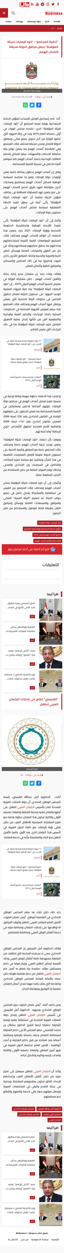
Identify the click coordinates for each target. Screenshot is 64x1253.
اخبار (47, 21)
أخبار (52, 28)
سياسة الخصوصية (40, 1239)
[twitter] (32, 105)
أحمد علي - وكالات (33, 775)
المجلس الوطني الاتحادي (23, 1108)
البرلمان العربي (25, 807)
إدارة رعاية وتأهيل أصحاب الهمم (48, 541)
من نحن (24, 1239)
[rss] (32, 4)
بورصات (19, 21)
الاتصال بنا (13, 1239)
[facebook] (38, 105)
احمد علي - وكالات (42, 97)
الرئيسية (59, 28)
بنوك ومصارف (34, 21)
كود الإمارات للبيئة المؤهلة (50, 522)
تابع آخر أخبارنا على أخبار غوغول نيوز (29, 549)
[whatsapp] (25, 105)
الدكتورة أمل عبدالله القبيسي (49, 1108)
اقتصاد (56, 21)
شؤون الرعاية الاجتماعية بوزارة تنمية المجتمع (42, 529)
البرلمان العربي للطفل (52, 1114)
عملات (8, 21)
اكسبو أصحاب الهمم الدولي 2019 (47, 534)
